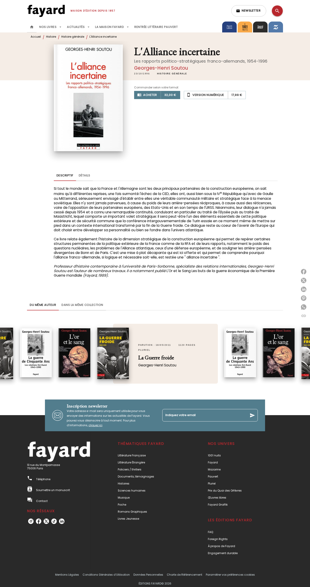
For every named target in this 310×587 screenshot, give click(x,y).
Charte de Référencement (184, 575)
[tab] (32, 27)
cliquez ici (95, 425)
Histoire (51, 37)
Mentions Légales (67, 575)
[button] (248, 11)
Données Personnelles (148, 575)
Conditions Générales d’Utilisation (106, 575)
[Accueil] (46, 11)
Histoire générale (72, 37)
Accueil (36, 37)
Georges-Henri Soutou (161, 68)
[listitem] (31, 521)
